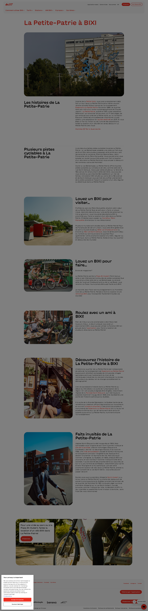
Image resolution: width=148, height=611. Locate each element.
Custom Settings (17, 604)
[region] (17, 592)
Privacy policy (8, 596)
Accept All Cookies (17, 599)
